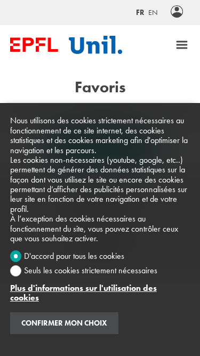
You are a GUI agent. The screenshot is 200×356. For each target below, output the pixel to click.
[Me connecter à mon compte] (177, 12)
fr (140, 12)
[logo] (34, 44)
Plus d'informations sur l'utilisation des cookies (83, 293)
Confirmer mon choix (64, 323)
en (153, 12)
